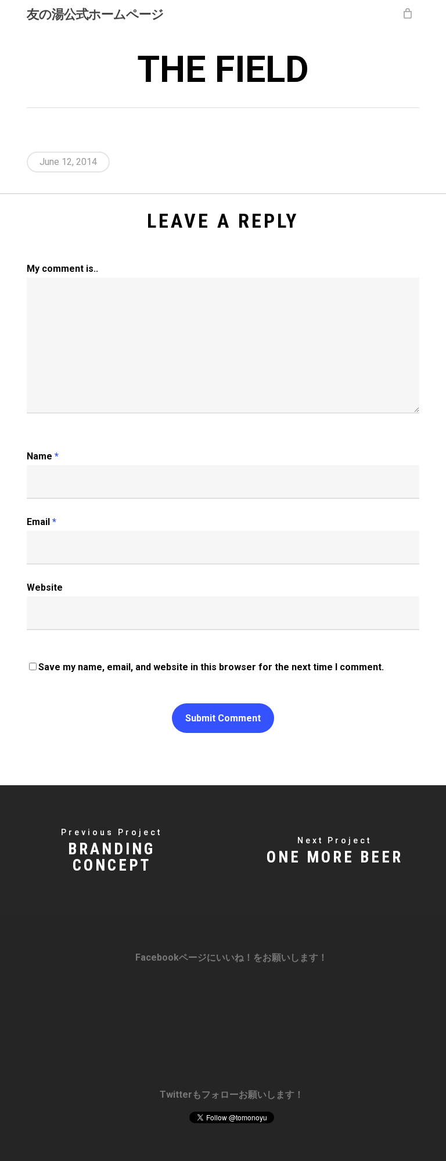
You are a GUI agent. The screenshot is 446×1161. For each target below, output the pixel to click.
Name (43, 456)
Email (41, 521)
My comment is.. (62, 268)
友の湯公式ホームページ (95, 13)
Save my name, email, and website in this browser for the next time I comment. (211, 667)
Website (45, 587)
